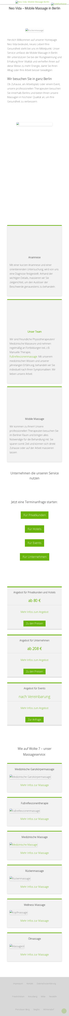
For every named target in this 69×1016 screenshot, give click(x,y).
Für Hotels (34, 529)
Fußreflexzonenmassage (23, 356)
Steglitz (36, 1009)
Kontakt (30, 983)
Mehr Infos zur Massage (34, 785)
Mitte (43, 996)
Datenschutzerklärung (46, 983)
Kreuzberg (32, 996)
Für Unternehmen (35, 557)
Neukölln (53, 996)
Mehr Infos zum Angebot (34, 612)
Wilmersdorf (48, 1009)
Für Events (34, 543)
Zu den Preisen (34, 623)
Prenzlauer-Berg (22, 1009)
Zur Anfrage (34, 719)
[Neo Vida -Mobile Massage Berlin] (34, 1)
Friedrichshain (18, 996)
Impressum (18, 983)
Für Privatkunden (34, 515)
